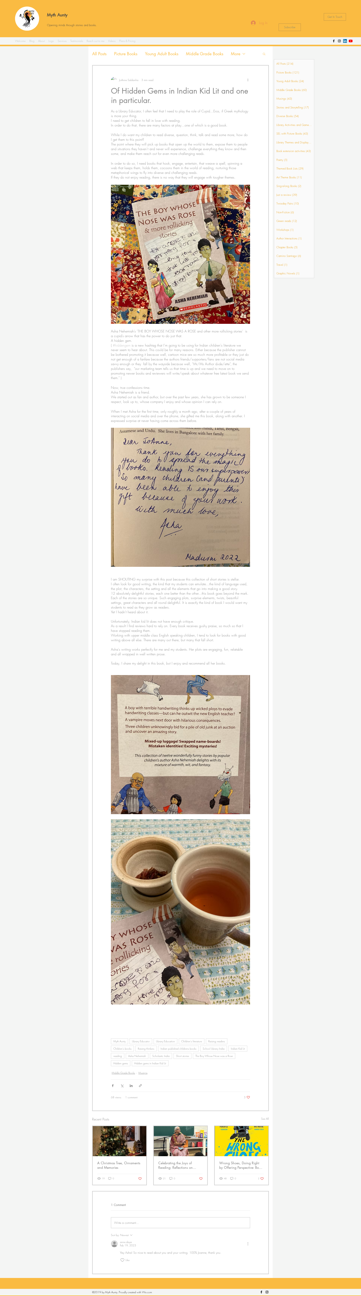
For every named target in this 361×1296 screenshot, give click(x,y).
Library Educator (141, 1041)
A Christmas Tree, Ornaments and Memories (118, 1165)
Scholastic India (161, 1056)
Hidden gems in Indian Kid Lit (150, 1063)
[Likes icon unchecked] (122, 1260)
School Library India (213, 1048)
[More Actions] (248, 1243)
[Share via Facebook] (113, 1085)
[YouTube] (351, 41)
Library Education (165, 1041)
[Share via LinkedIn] (131, 1085)
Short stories (182, 1056)
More (235, 53)
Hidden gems (120, 1063)
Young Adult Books (161, 53)
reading (117, 1056)
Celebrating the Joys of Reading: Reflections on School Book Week (175, 1165)
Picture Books (125, 53)
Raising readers (216, 1041)
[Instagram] (339, 41)
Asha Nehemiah (137, 1056)
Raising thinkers (146, 1048)
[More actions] (248, 80)
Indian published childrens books (178, 1048)
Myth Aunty (57, 14)
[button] (264, 53)
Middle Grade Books (204, 53)
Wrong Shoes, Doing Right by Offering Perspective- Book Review (240, 1165)
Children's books (122, 1048)
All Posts (99, 53)
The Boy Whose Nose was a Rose (214, 1056)
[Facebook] (334, 41)
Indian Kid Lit (238, 1048)
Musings (142, 1073)
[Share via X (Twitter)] (122, 1085)
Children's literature (191, 1041)
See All (265, 1118)
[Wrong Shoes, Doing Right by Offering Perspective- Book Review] (241, 1141)
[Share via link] (140, 1085)
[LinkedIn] (345, 41)
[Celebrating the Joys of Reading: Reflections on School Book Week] (180, 1141)
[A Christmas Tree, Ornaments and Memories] (119, 1141)
